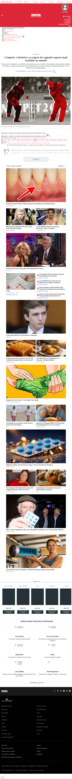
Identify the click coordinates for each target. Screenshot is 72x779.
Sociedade (36, 54)
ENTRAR (66, 13)
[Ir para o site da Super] (36, 16)
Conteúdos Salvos (18, 36)
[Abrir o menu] (2, 15)
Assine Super (64, 24)
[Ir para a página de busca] (70, 26)
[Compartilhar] (50, 136)
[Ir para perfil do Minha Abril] (36, 31)
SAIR (67, 15)
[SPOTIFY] (69, 691)
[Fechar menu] (13, 27)
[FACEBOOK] (57, 691)
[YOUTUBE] (63, 691)
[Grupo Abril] (5, 2)
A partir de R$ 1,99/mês (23, 612)
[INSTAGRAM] (66, 691)
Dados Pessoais (17, 37)
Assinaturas (14, 34)
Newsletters (14, 40)
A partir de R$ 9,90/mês (9, 612)
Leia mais (36, 159)
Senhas (12, 39)
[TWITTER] (60, 691)
